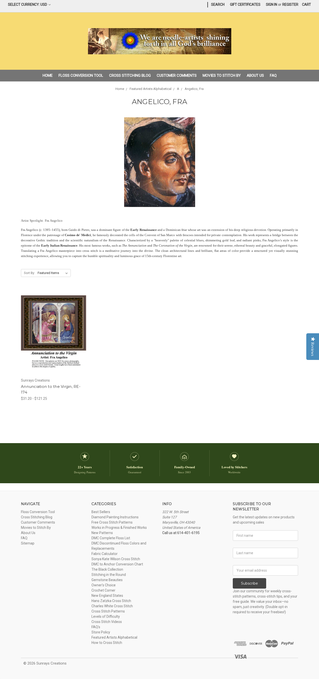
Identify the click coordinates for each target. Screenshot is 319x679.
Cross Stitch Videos (106, 622)
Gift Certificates (245, 4)
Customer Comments (177, 75)
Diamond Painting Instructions (115, 517)
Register (290, 4)
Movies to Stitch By (222, 75)
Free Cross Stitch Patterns (112, 522)
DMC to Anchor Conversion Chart (117, 564)
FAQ (273, 75)
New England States (107, 596)
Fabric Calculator (104, 554)
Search (218, 4)
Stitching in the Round (108, 575)
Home (48, 75)
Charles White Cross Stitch (112, 606)
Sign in (271, 4)
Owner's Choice (103, 585)
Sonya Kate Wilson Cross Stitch (115, 559)
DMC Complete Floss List (110, 538)
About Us (255, 75)
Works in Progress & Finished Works (119, 528)
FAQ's (95, 627)
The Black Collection (107, 569)
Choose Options (53, 341)
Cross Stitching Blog (130, 75)
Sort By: (29, 273)
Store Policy (100, 632)
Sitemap (27, 543)
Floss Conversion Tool (81, 75)
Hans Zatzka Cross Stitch (111, 601)
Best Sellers (100, 512)
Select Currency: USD (28, 4)
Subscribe (249, 583)
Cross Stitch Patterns (108, 611)
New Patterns (102, 533)
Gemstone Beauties (107, 580)
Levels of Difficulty (105, 616)
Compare (52, 332)
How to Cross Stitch (106, 643)
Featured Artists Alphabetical (114, 637)
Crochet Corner (103, 590)
